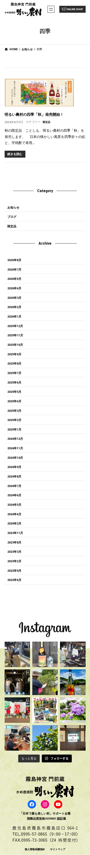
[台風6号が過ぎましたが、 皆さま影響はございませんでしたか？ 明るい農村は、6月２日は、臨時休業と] (45, 738)
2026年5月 (14, 279)
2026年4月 (14, 288)
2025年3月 (14, 410)
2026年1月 (14, 316)
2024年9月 (14, 467)
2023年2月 (14, 561)
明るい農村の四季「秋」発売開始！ (34, 114)
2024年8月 (14, 476)
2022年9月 (14, 570)
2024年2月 (14, 523)
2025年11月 (15, 335)
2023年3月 (14, 551)
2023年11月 (15, 533)
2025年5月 (14, 391)
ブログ (11, 216)
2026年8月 (14, 260)
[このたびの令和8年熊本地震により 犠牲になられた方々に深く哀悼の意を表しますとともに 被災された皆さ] (17, 682)
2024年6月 (14, 495)
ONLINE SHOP (74, 9)
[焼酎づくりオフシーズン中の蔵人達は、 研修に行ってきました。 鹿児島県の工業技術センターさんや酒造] (17, 738)
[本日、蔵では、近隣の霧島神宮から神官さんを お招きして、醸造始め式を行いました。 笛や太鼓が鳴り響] (72, 654)
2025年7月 (14, 373)
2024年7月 (14, 486)
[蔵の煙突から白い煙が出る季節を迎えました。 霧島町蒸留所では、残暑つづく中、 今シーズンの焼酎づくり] (17, 654)
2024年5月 (14, 504)
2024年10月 (15, 457)
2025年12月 (15, 326)
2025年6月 (14, 382)
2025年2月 (14, 420)
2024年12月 (15, 438)
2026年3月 (14, 298)
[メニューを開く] (51, 9)
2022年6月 (14, 580)
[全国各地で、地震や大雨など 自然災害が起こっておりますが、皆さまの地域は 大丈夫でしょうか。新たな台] (17, 710)
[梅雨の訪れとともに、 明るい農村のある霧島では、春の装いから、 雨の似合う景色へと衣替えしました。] (72, 710)
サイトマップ (57, 849)
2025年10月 (15, 344)
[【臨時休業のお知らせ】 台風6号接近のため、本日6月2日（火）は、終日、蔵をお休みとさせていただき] (72, 738)
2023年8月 (14, 542)
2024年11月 (15, 448)
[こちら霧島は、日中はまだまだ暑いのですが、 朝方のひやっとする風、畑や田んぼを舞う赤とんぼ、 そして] (45, 654)
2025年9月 (14, 354)
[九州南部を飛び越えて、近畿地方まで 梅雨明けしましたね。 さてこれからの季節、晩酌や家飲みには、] (72, 682)
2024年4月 (14, 514)
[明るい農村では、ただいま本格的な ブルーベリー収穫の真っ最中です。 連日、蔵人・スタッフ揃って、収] (45, 682)
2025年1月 (14, 429)
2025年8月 (14, 363)
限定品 (46, 122)
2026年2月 (14, 307)
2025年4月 (14, 401)
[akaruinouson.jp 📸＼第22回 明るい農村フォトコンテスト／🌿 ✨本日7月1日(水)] (45, 710)
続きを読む (14, 154)
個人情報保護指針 (35, 849)
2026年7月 (14, 269)
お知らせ (13, 207)
